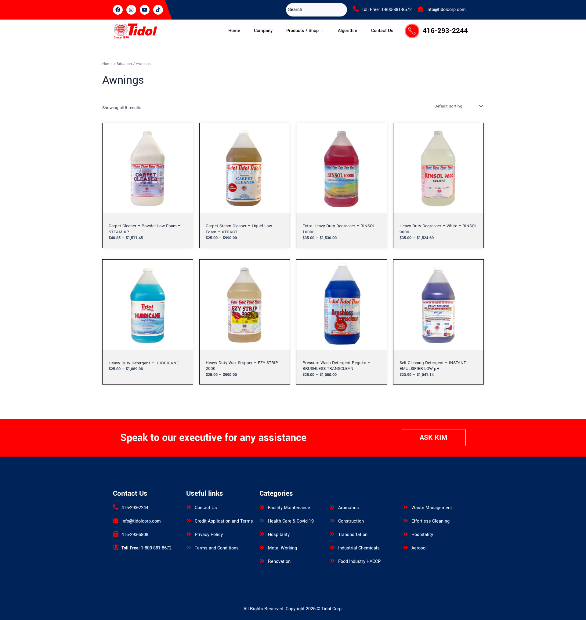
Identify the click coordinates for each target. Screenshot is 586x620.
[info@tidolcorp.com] (420, 9)
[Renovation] (262, 560)
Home (234, 30)
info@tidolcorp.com (446, 9)
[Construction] (332, 520)
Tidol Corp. (332, 609)
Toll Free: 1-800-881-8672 (387, 9)
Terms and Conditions (217, 548)
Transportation (352, 534)
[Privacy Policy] (189, 534)
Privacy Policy (209, 534)
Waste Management (431, 508)
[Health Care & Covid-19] (262, 520)
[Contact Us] (189, 507)
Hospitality (279, 534)
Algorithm (347, 30)
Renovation (279, 561)
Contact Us (382, 30)
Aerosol (419, 548)
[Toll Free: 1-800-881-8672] (356, 9)
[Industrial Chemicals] (332, 547)
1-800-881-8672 (146, 548)
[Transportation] (332, 534)
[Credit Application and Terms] (189, 520)
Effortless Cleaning (430, 521)
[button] (305, 31)
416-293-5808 (134, 534)
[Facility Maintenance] (262, 507)
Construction (351, 521)
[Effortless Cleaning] (405, 520)
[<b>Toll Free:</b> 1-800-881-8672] (115, 547)
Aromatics (348, 508)
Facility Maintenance (289, 508)
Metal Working (282, 548)
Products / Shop (302, 30)
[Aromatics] (332, 507)
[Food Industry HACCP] (332, 560)
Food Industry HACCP (359, 561)
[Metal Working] (262, 547)
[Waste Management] (405, 507)
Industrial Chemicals (359, 548)
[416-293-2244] (115, 507)
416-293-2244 (445, 31)
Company (263, 30)
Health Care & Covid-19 (291, 521)
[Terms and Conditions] (189, 547)
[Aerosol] (405, 547)
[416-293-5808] (115, 534)
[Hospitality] (262, 534)
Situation (124, 64)
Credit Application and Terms (224, 521)
